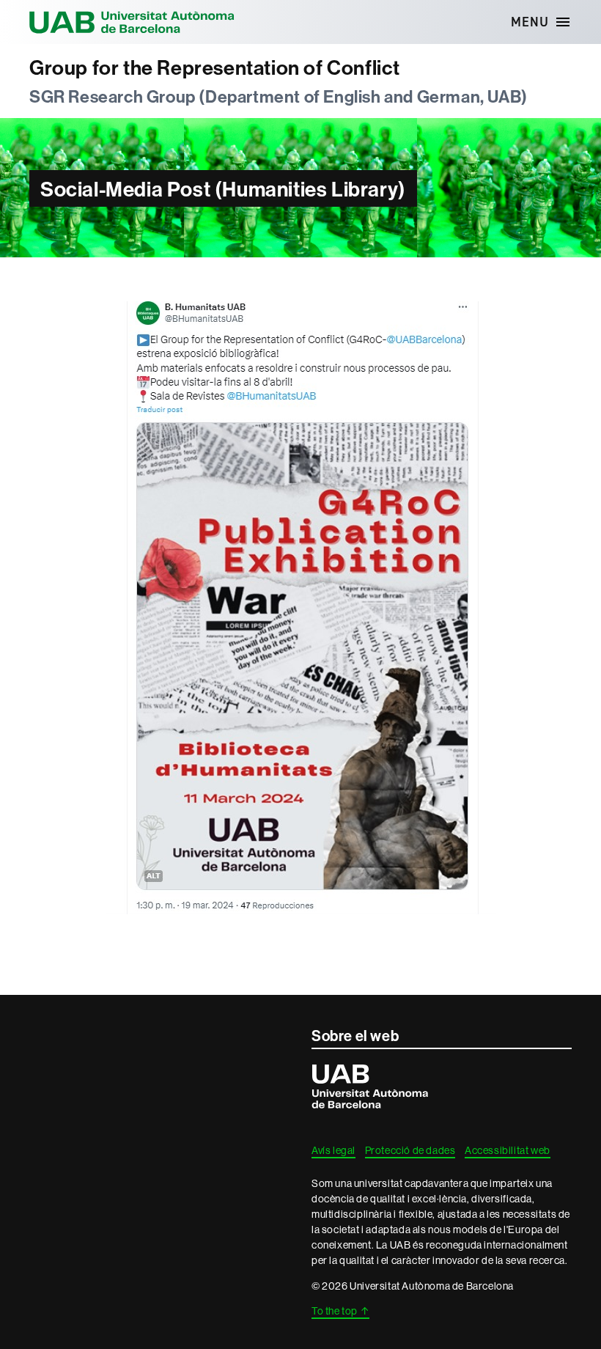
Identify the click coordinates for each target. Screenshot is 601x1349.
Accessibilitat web (507, 1150)
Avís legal (333, 1150)
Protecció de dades (410, 1150)
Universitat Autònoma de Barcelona (132, 22)
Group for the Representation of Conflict (214, 67)
